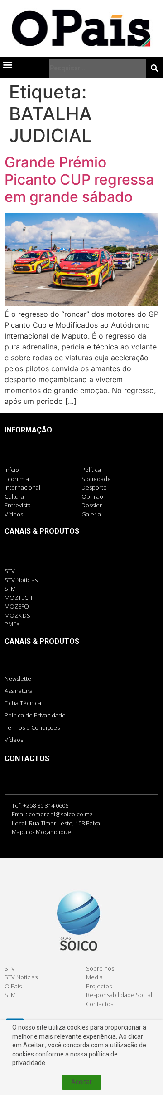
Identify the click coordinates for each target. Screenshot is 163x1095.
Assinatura (19, 691)
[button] (7, 64)
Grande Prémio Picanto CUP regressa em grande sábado (79, 179)
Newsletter (19, 678)
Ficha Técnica (23, 703)
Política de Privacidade (35, 715)
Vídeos (14, 740)
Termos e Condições (32, 727)
